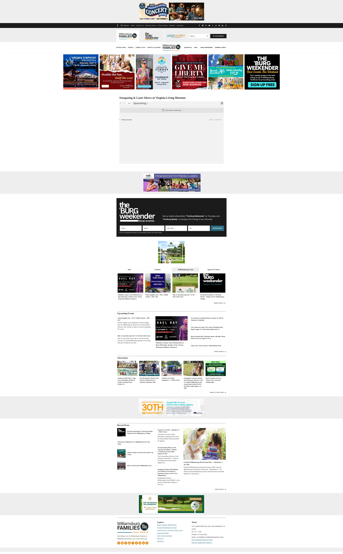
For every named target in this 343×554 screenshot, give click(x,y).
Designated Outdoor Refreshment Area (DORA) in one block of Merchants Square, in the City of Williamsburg (168, 472)
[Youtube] (209, 25)
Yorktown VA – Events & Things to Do (170, 530)
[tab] (129, 270)
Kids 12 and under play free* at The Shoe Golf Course (184, 296)
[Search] (207, 36)
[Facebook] (199, 25)
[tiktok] (215, 25)
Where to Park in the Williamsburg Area (139, 465)
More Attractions (217, 392)
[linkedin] (222, 25)
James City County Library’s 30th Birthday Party (206, 345)
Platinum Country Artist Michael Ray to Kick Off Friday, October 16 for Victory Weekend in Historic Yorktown (130, 297)
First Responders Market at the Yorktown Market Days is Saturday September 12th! (149, 380)
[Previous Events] (120, 103)
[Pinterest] (205, 25)
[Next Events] (124, 103)
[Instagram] (202, 25)
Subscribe (180, 25)
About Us (160, 538)
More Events (219, 303)
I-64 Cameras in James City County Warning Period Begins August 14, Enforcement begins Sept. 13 (207, 328)
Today (129, 103)
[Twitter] (212, 25)
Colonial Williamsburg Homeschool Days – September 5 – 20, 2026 (204, 463)
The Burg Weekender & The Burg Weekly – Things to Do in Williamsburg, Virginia (212, 297)
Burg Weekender (207, 47)
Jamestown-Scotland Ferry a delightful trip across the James (134, 443)
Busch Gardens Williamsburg (166, 525)
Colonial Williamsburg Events (167, 528)
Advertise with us (151, 25)
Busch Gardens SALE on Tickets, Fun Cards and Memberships (213, 380)
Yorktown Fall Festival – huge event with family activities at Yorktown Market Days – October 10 (127, 381)
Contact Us (140, 25)
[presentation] (130, 283)
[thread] (225, 25)
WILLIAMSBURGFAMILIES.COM (202, 540)
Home (133, 25)
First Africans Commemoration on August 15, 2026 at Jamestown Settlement (207, 319)
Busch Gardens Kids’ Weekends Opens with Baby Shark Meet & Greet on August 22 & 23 (208, 337)
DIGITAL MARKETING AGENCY (202, 543)
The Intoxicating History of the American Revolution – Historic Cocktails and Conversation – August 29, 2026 (167, 450)
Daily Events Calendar (164, 536)
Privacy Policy (163, 25)
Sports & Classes (154, 47)
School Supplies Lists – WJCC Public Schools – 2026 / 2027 (156, 296)
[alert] (172, 110)
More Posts (219, 489)
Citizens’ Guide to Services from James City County (140, 453)
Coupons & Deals (163, 533)
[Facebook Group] (219, 25)
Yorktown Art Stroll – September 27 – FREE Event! (171, 379)
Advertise (188, 47)
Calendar (126, 25)
